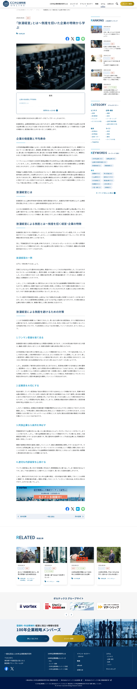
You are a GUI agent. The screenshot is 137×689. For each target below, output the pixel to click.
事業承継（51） (96, 166)
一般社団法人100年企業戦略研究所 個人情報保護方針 (41, 680)
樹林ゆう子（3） (108, 177)
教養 (58, 581)
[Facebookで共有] (67, 39)
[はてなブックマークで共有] (78, 39)
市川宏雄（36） (108, 173)
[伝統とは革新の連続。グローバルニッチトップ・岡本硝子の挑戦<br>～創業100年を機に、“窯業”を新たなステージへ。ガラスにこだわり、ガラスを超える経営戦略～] (106, 46)
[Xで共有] (72, 39)
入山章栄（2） (96, 177)
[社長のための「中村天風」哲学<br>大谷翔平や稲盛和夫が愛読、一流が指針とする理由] (106, 60)
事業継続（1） (108, 166)
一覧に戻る (51, 516)
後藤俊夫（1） (96, 184)
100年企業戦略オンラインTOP (24, 10)
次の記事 (78, 516)
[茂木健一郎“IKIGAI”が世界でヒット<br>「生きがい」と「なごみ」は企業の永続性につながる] (55, 566)
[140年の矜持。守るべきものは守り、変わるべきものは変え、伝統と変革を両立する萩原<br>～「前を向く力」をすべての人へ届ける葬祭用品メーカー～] (109, 566)
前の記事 (23, 516)
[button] (66, 615)
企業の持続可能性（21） (99, 162)
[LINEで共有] (83, 39)
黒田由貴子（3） (108, 180)
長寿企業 (22, 34)
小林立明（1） (108, 184)
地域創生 (23, 580)
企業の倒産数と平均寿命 (27, 99)
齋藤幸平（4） (96, 173)
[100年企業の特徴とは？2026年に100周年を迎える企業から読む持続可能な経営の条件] (106, 89)
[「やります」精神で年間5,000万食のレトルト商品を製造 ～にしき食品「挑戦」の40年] (106, 75)
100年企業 (77, 578)
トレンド (106, 29)
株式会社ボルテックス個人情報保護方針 (97, 680)
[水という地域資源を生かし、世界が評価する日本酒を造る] (28, 566)
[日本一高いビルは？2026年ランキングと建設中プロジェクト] (106, 31)
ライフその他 (112, 87)
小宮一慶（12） (96, 187)
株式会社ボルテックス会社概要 (70, 680)
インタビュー (31, 578)
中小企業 (30, 580)
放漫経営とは (24, 103)
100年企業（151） (97, 159)
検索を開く (117, 4)
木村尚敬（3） (96, 180)
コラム (38, 10)
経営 (28, 18)
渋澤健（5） (108, 187)
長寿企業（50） (111, 159)
